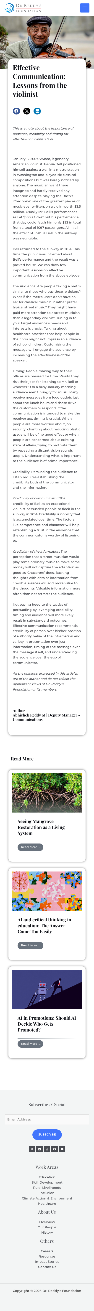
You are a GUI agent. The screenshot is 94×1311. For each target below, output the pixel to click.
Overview (47, 1222)
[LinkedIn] (39, 1149)
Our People (47, 1227)
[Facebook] (54, 1149)
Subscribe (47, 1134)
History (47, 1232)
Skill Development (47, 1182)
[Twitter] (32, 1149)
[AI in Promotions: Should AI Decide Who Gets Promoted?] (47, 989)
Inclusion (47, 1193)
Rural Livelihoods (47, 1187)
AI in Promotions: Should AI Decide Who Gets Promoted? (47, 1024)
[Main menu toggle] (85, 8)
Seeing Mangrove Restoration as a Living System (41, 827)
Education (47, 1177)
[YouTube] (62, 1149)
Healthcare (47, 1203)
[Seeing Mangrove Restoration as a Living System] (47, 792)
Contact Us (47, 1267)
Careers (47, 1251)
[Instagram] (47, 1149)
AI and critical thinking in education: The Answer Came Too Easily (44, 925)
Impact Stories (47, 1261)
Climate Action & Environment (47, 1198)
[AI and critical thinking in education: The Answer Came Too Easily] (47, 891)
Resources (47, 1256)
